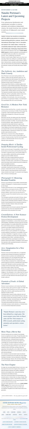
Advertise (15, 414)
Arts (6, 3)
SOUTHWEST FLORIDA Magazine (20, 421)
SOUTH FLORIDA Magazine (8, 421)
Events (25, 3)
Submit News (8, 414)
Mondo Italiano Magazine (7, 424)
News (11, 5)
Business (20, 3)
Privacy (20, 414)
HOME (3, 3)
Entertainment (13, 3)
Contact (16, 5)
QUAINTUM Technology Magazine (20, 424)
